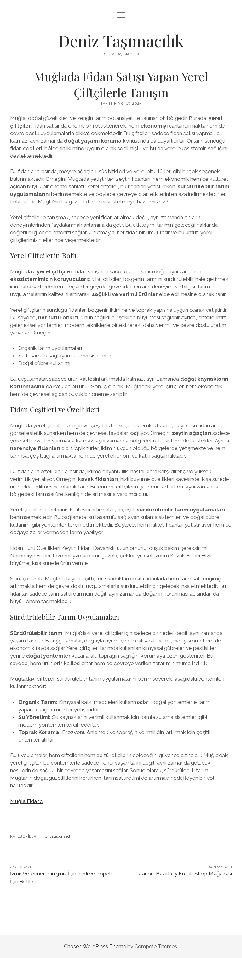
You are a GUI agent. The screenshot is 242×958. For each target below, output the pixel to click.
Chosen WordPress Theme (95, 946)
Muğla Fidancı (26, 801)
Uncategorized (57, 836)
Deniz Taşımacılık (121, 40)
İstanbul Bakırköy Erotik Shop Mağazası (184, 873)
